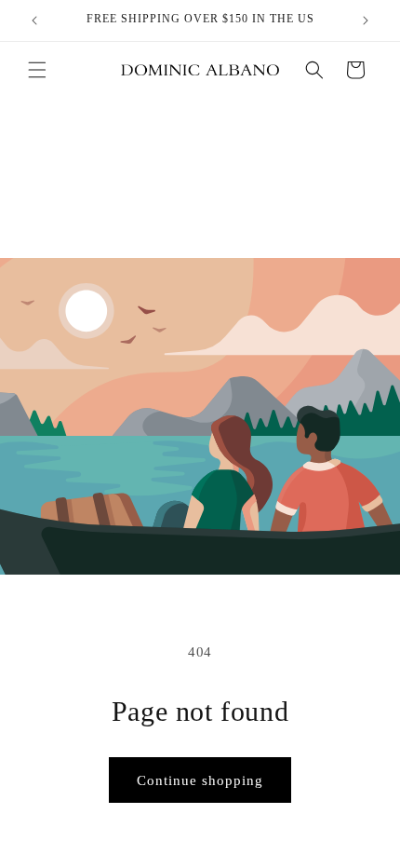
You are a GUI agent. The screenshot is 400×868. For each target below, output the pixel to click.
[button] (37, 69)
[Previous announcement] (34, 20)
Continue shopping (200, 780)
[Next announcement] (365, 20)
